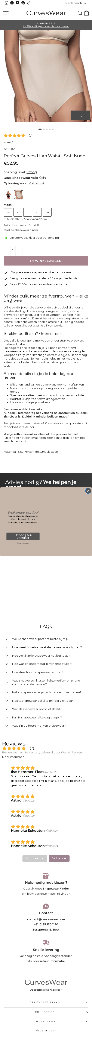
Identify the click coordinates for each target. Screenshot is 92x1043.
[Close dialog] (88, 491)
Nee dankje (23, 543)
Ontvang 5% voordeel (23, 536)
